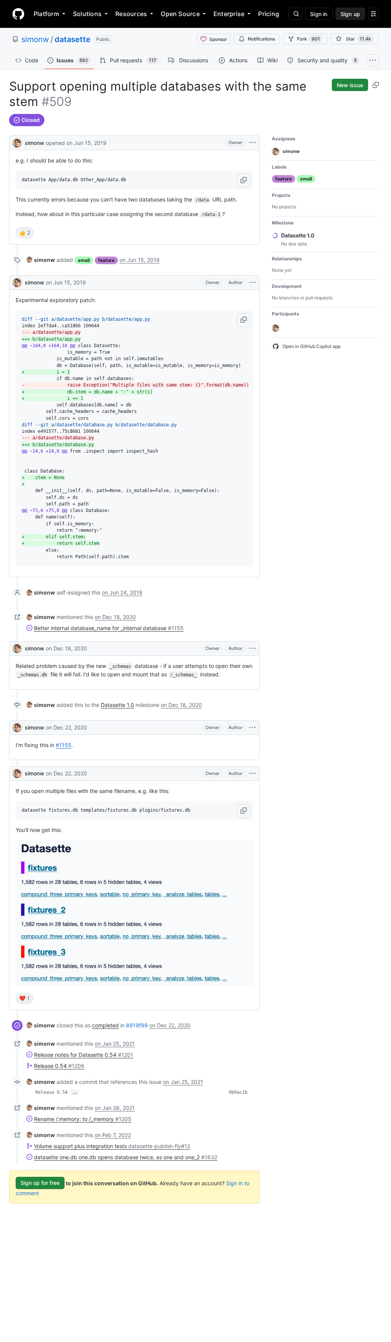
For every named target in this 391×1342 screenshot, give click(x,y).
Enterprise (228, 14)
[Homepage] (18, 14)
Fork (308, 39)
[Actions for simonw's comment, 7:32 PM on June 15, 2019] (252, 282)
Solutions (87, 14)
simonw (35, 39)
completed (105, 1025)
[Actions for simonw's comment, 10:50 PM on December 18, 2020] (252, 648)
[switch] (25, 232)
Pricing (268, 14)
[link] (40, 260)
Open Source (180, 14)
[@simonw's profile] (17, 142)
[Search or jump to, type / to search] (295, 14)
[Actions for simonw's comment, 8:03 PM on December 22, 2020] (252, 773)
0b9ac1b (238, 1092)
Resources (131, 14)
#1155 (63, 745)
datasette (72, 39)
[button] (243, 180)
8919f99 (137, 1025)
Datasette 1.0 (117, 705)
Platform (46, 14)
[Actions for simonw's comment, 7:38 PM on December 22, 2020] (252, 727)
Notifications (261, 39)
